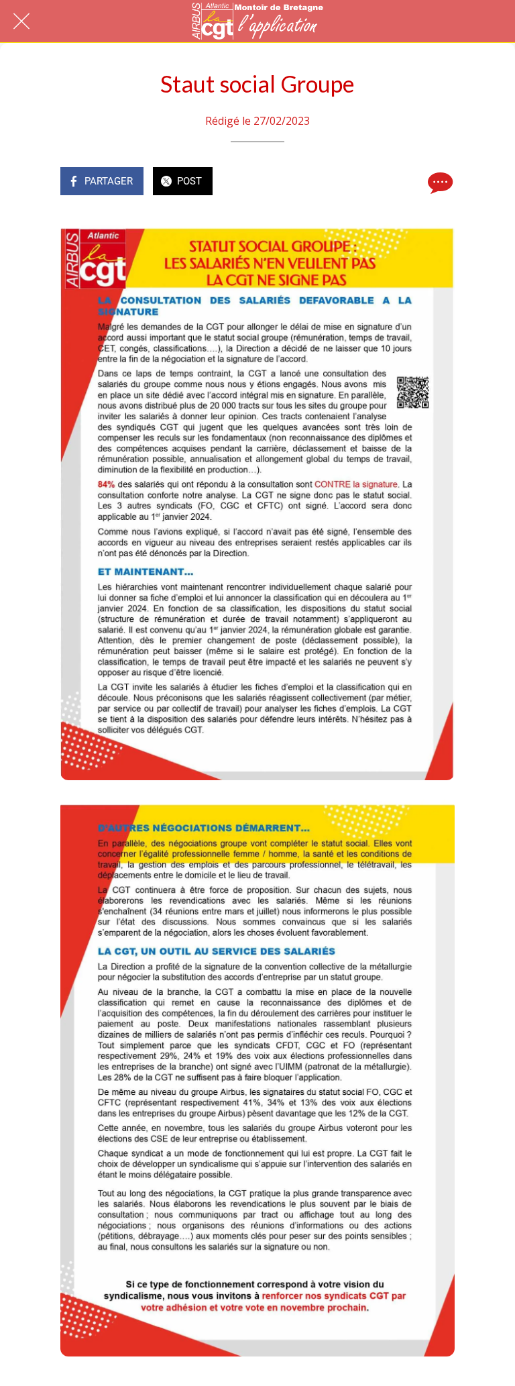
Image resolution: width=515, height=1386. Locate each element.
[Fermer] (21, 21)
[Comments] (438, 182)
